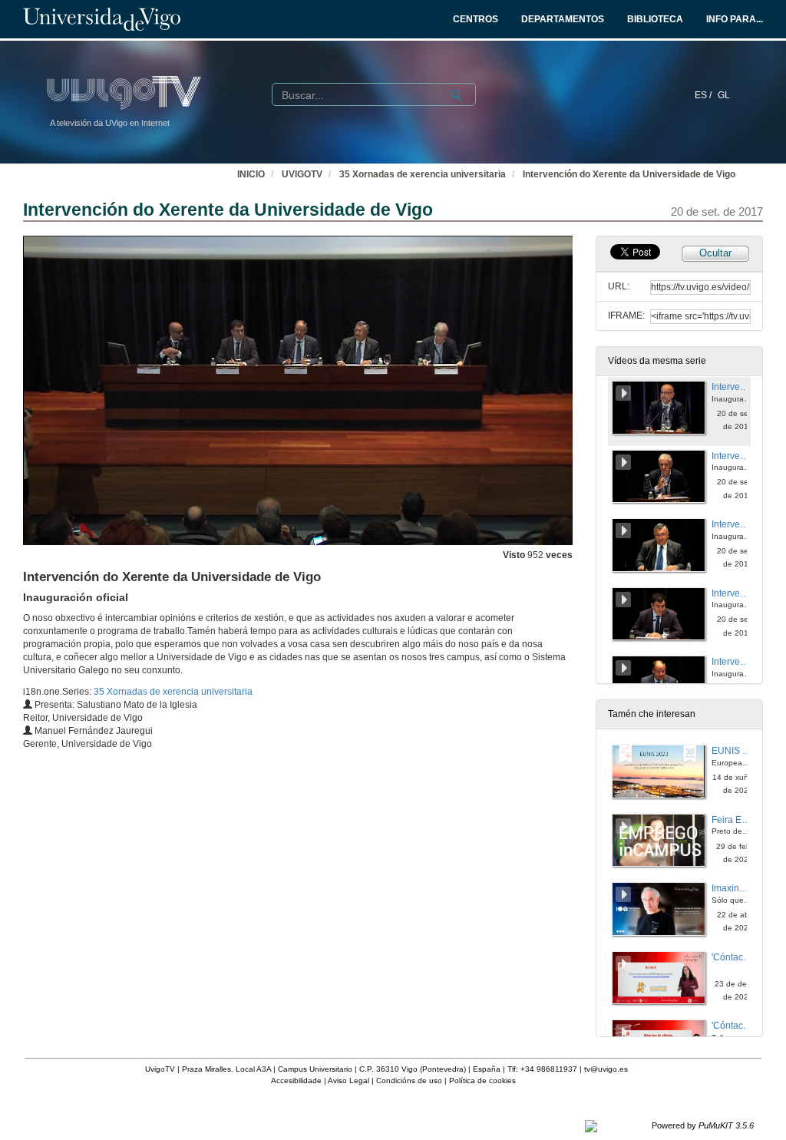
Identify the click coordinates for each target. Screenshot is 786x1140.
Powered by (703, 1125)
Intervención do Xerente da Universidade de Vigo (629, 174)
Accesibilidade (296, 1080)
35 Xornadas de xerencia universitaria (422, 174)
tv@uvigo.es (606, 1069)
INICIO (251, 174)
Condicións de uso (409, 1080)
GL (724, 95)
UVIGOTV (302, 174)
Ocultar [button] (715, 253)
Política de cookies (482, 1080)
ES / (704, 95)
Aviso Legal (348, 1080)
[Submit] (456, 95)
